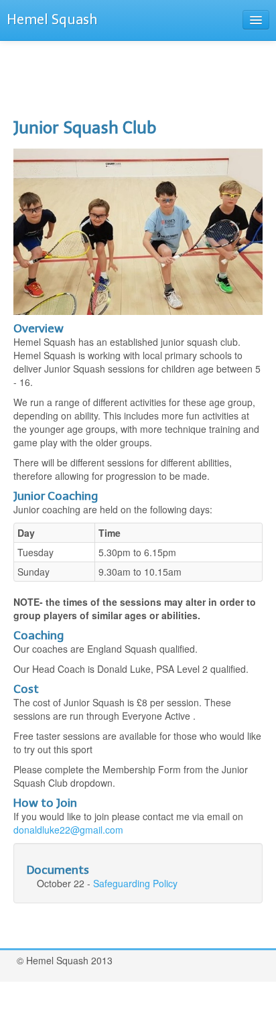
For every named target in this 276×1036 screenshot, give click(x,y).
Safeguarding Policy (135, 883)
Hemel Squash (52, 19)
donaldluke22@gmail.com (68, 829)
